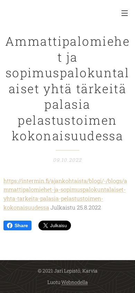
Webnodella (74, 282)
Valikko (125, 13)
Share (21, 225)
